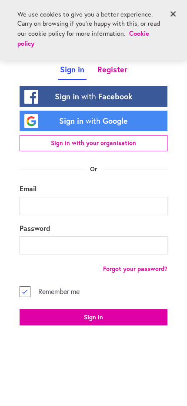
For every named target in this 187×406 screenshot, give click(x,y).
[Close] (173, 14)
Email (28, 188)
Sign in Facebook (94, 96)
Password (35, 228)
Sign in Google (93, 120)
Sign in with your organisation (93, 143)
